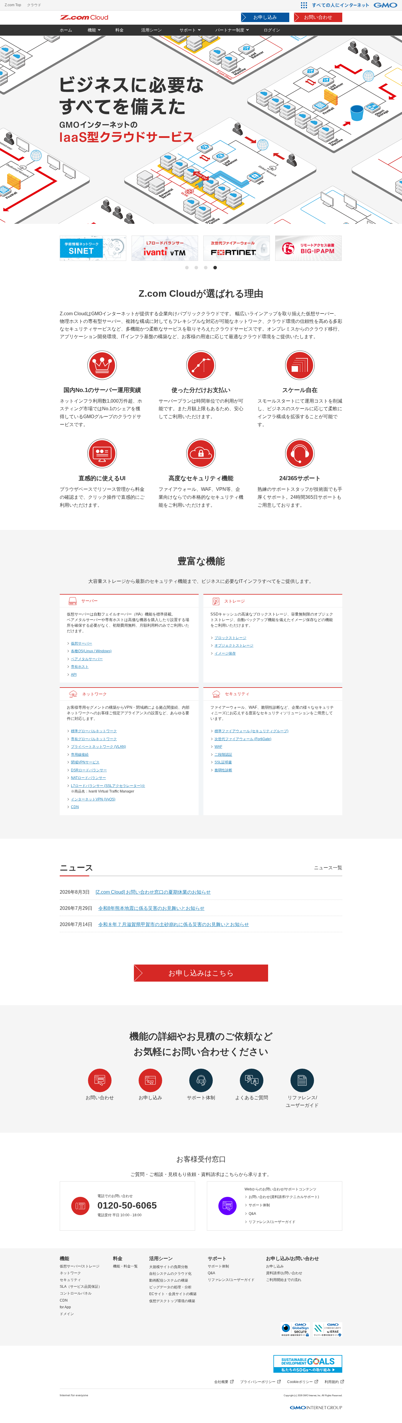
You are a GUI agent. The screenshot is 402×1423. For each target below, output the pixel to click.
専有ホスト (80, 667)
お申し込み (265, 17)
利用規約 (332, 1382)
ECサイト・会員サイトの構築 (173, 1294)
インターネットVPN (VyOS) (93, 799)
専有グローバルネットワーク (94, 739)
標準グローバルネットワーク (94, 731)
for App (65, 1307)
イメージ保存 (225, 653)
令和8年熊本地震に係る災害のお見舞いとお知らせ (151, 908)
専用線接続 (80, 755)
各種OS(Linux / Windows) (91, 651)
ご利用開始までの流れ (283, 1280)
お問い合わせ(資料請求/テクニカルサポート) (284, 1197)
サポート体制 (259, 1205)
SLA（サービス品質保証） (81, 1286)
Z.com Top (13, 5)
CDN (75, 807)
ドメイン (67, 1314)
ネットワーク (70, 1273)
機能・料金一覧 (125, 1266)
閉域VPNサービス (85, 762)
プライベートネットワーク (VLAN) (98, 747)
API (74, 675)
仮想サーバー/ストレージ (79, 1266)
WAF (218, 747)
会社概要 (221, 1382)
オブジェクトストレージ (234, 645)
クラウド (34, 5)
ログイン (272, 30)
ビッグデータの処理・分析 (170, 1287)
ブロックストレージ (230, 638)
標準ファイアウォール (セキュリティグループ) (251, 731)
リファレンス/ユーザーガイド (272, 1222)
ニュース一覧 (328, 867)
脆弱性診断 (223, 770)
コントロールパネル (76, 1293)
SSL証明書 (223, 762)
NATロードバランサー (88, 778)
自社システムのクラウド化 (170, 1274)
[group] (93, 248)
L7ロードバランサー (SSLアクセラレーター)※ (108, 786)
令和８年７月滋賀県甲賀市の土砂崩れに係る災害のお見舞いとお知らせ (173, 924)
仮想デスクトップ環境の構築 (172, 1301)
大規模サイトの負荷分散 (168, 1267)
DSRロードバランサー (89, 770)
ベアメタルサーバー (87, 659)
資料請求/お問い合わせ (284, 1273)
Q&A (252, 1214)
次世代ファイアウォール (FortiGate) (243, 739)
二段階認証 (223, 755)
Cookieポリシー (300, 1382)
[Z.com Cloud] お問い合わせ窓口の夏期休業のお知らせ (153, 892)
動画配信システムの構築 (168, 1280)
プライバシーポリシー (257, 1382)
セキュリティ (70, 1280)
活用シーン (161, 1258)
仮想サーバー (81, 643)
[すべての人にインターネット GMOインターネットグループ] (355, 5)
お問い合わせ (318, 17)
